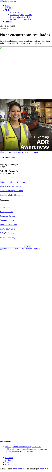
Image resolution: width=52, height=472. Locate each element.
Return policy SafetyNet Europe (13, 182)
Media (7, 10)
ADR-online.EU (6, 207)
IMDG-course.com (7, 229)
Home (7, 5)
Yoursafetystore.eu (7, 216)
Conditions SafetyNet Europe (11, 195)
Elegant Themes (17, 469)
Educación (9, 8)
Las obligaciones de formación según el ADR (23, 447)
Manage (8, 21)
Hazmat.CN (15, 12)
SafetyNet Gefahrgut (8, 237)
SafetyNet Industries (8, 233)
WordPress (43, 469)
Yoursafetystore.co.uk (8, 224)
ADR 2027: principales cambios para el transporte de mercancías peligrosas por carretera (26, 450)
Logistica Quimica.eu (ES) (20, 19)
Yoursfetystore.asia (7, 220)
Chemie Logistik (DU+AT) (21, 15)
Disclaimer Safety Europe (11, 191)
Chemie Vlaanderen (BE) (20, 17)
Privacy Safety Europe (10, 186)
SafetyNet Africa (6, 211)
